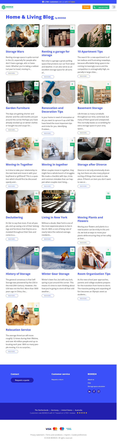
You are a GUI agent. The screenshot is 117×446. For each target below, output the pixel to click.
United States (66, 410)
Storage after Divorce (92, 164)
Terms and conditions (54, 435)
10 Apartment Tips (90, 51)
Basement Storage (90, 108)
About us (91, 379)
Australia (78, 410)
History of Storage (18, 274)
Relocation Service (18, 330)
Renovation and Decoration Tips (52, 109)
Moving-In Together (19, 164)
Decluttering (14, 217)
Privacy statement (37, 435)
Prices (86, 7)
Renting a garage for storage (56, 53)
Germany (55, 410)
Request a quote (22, 380)
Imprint (67, 435)
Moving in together (55, 164)
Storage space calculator (96, 386)
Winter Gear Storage (55, 274)
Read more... (12, 73)
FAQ (89, 383)
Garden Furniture (18, 108)
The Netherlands (41, 410)
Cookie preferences (79, 435)
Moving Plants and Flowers (90, 219)
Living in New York (54, 217)
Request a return (57, 379)
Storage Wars (15, 51)
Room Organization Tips (94, 274)
